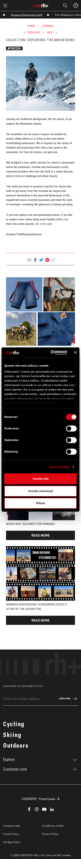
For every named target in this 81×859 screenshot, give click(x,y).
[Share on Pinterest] (47, 260)
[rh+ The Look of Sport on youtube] (44, 809)
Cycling (13, 725)
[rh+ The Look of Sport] (40, 4)
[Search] (21, 5)
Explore (9, 759)
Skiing (12, 736)
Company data (11, 825)
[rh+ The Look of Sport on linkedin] (52, 809)
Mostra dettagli (59, 466)
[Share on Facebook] (35, 260)
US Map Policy (11, 842)
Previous (33, 32)
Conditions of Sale (53, 825)
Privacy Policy (50, 833)
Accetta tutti (41, 478)
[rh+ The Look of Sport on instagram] (36, 809)
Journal (48, 25)
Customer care (15, 769)
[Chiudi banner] (75, 352)
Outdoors (15, 746)
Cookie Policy (11, 833)
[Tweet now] (41, 260)
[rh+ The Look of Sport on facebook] (29, 809)
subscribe (64, 698)
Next (50, 32)
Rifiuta (40, 503)
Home (31, 25)
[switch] (71, 428)
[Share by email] (29, 260)
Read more (40, 535)
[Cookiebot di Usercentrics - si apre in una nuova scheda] (51, 352)
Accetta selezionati (40, 491)
